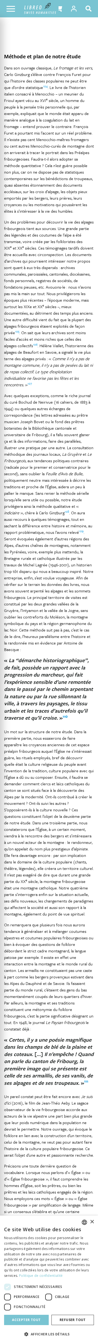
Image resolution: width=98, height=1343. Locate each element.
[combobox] (84, 1222)
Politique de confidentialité (41, 1275)
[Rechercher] (89, 8)
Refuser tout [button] (73, 1320)
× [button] (92, 1222)
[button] (58, 8)
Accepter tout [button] (26, 1320)
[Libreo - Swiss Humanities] (40, 8)
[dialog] (49, 1279)
